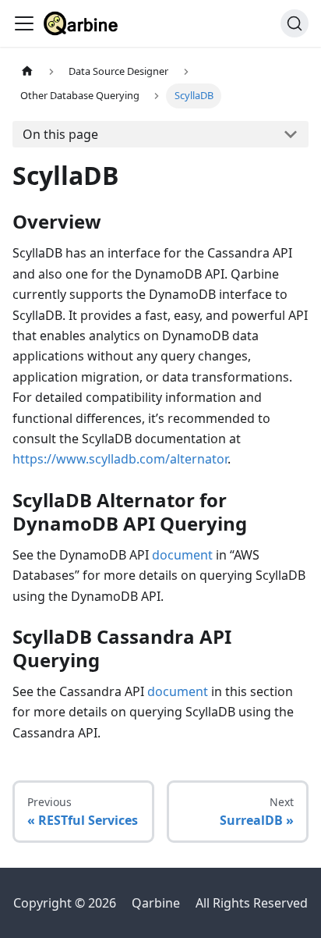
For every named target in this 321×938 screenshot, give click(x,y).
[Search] (294, 23)
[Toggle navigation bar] (24, 23)
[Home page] (27, 71)
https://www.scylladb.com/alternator (120, 458)
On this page (60, 134)
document (182, 554)
